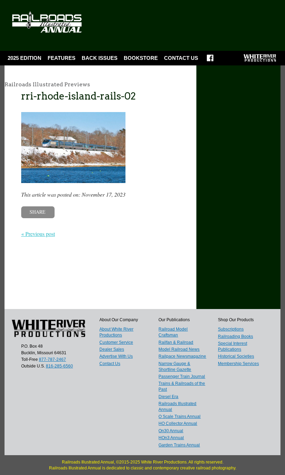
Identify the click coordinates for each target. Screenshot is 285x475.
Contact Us (181, 58)
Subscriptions (231, 329)
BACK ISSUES (99, 58)
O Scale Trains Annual (179, 416)
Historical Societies (236, 356)
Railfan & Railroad (175, 342)
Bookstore (141, 58)
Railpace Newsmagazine (182, 356)
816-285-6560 (59, 366)
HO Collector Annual (177, 423)
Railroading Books (235, 336)
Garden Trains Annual (179, 445)
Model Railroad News (179, 349)
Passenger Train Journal (181, 376)
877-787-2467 (52, 359)
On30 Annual (170, 430)
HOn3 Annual (171, 437)
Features (61, 58)
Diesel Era (168, 396)
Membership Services (238, 363)
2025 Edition (24, 58)
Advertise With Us (116, 356)
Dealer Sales (111, 349)
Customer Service (116, 342)
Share (38, 211)
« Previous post (38, 233)
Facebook (210, 60)
